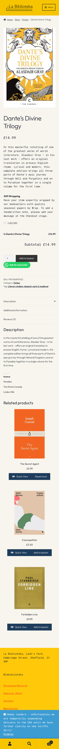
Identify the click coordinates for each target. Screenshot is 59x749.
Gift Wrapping (12, 196)
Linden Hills (8, 392)
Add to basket (26, 258)
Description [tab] (9, 301)
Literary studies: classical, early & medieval (28, 286)
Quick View (22, 476)
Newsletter (10, 708)
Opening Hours (12, 693)
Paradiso (7, 381)
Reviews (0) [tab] (9, 319)
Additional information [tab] (15, 310)
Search (29, 744)
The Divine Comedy (12, 386)
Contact (8, 700)
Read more (41, 476)
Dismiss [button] (8, 734)
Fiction (25, 19)
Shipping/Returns (15, 685)
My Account (10, 744)
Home (10, 19)
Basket (45, 741)
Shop (17, 19)
